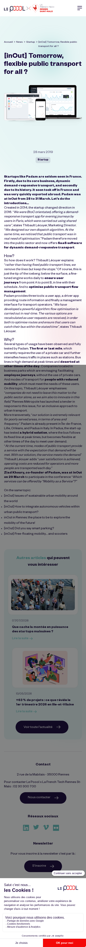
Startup (30, 42)
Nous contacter (39, 798)
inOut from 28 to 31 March (29, 199)
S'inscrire (39, 866)
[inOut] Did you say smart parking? (29, 529)
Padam (32, 177)
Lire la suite (20, 639)
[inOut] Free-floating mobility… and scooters (35, 534)
